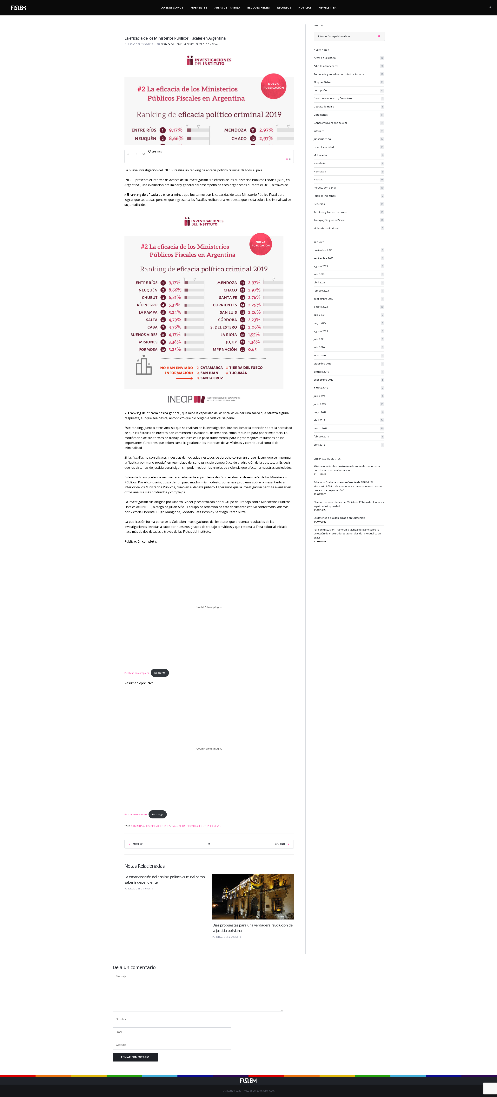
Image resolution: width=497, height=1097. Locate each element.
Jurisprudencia (348, 139)
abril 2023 (348, 282)
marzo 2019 (348, 428)
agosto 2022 (348, 306)
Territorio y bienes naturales (348, 212)
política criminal (210, 825)
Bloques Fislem (258, 7)
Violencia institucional (348, 228)
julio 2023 (348, 274)
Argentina (137, 825)
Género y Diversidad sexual (348, 123)
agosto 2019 (348, 388)
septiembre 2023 (348, 258)
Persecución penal (207, 44)
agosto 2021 (348, 331)
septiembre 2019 (348, 379)
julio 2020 (348, 347)
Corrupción (348, 90)
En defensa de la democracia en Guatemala (340, 517)
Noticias (304, 7)
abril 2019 (348, 420)
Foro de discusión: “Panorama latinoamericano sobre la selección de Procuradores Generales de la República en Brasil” (347, 533)
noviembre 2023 (348, 250)
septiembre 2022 (348, 298)
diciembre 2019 (348, 363)
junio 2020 (348, 355)
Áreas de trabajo (227, 7)
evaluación (178, 825)
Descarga (159, 672)
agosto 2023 (348, 266)
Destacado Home (171, 44)
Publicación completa (136, 672)
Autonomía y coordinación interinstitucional (348, 74)
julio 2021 (348, 339)
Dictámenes (348, 114)
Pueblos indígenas (348, 195)
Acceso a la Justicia (348, 58)
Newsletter (327, 7)
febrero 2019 (348, 436)
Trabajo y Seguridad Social (348, 220)
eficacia (165, 825)
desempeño (152, 825)
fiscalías (192, 825)
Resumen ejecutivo (135, 814)
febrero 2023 (348, 290)
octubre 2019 (348, 371)
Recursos (284, 7)
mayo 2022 (348, 323)
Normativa (348, 171)
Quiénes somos (172, 7)
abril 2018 (348, 444)
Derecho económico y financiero (348, 98)
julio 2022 (348, 315)
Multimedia (348, 155)
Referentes (198, 7)
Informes (188, 44)
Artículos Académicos (348, 66)
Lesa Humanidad (348, 147)
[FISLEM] (18, 7)
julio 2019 (348, 396)
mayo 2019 (348, 412)
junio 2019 (348, 404)
